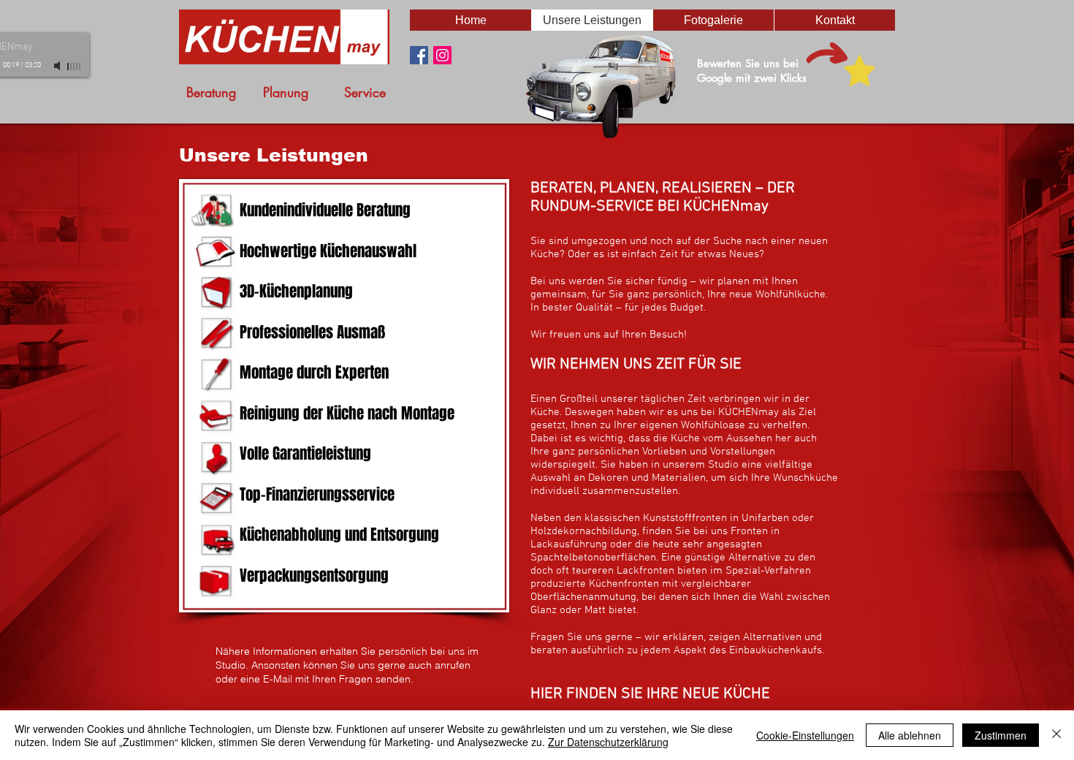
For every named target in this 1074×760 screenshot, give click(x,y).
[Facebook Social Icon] (419, 55)
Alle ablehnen (909, 735)
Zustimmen (1001, 735)
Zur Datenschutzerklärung (608, 741)
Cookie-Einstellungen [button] (805, 735)
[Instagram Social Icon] (442, 55)
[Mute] (58, 65)
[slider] (74, 66)
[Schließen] (1056, 735)
